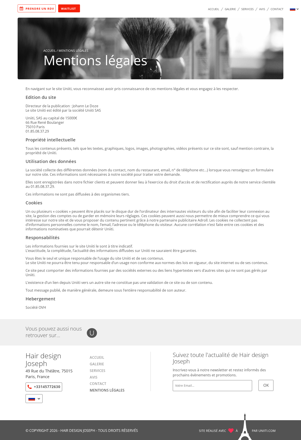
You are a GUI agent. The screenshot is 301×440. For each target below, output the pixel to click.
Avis (262, 9)
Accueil (213, 9)
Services (247, 9)
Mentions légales (107, 390)
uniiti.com (267, 431)
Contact (277, 9)
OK (266, 385)
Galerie (230, 9)
